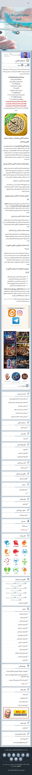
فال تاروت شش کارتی (22, 639)
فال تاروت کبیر (23, 617)
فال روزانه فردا (23, 739)
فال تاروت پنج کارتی (22, 635)
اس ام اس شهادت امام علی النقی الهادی (18, 399)
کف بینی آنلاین (24, 467)
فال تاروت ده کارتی (22, 646)
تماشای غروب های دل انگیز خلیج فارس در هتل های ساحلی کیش (17, 675)
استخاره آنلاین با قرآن (8, 299)
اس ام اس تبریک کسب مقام (20, 409)
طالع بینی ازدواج (23, 478)
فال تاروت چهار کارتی (22, 631)
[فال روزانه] (10, 337)
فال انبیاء (25, 438)
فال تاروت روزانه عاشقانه (21, 653)
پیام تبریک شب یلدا (22, 705)
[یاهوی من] (27, 755)
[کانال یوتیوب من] (16, 759)
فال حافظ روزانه (23, 698)
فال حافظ (25, 694)
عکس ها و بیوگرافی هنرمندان (20, 742)
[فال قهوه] (23, 350)
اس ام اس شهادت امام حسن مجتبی (19, 416)
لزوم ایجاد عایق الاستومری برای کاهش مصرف (16, 671)
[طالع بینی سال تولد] (16, 592)
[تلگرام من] (23, 755)
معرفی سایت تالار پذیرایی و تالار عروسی (18, 680)
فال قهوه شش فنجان (22, 456)
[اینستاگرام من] (13, 755)
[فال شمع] (10, 350)
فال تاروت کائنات (23, 621)
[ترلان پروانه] (16, 55)
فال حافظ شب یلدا (23, 701)
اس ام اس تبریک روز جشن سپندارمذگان (17, 402)
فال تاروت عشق (23, 649)
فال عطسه (24, 728)
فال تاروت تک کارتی (22, 624)
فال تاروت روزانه (23, 614)
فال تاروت (25, 660)
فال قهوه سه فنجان (22, 453)
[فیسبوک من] (18, 755)
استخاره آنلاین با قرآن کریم (19, 16)
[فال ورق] (10, 362)
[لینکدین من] (11, 759)
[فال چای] (23, 362)
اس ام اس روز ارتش (22, 406)
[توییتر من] (4, 755)
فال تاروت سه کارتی (22, 628)
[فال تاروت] (23, 337)
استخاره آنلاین (20, 60)
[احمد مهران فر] (25, 55)
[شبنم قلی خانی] (6, 55)
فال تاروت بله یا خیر (22, 656)
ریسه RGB (24, 526)
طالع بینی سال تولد (22, 603)
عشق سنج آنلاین (23, 515)
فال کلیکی (25, 504)
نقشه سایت (10, 770)
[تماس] (9, 755)
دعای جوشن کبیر (23, 489)
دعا (26, 493)
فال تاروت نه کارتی (22, 642)
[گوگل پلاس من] (20, 759)
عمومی (19, 386)
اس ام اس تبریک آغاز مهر (21, 413)
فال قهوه (25, 449)
